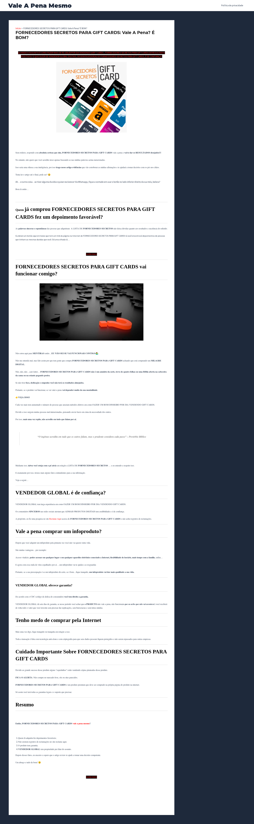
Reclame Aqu (55, 518)
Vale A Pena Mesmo (40, 5)
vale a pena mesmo (81, 723)
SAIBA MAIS (91, 254)
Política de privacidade (232, 5)
